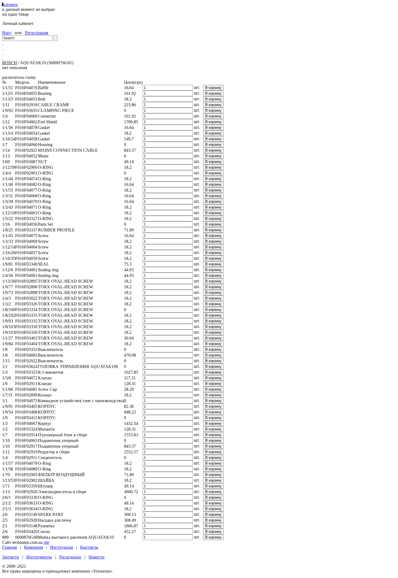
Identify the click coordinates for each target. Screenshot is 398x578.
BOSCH (9, 62)
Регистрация (36, 32)
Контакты (89, 547)
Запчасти (10, 557)
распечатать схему (19, 77)
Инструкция (61, 547)
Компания (33, 547)
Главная (9, 547)
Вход (6, 32)
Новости (97, 557)
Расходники (70, 557)
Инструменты (39, 557)
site (46, 542)
